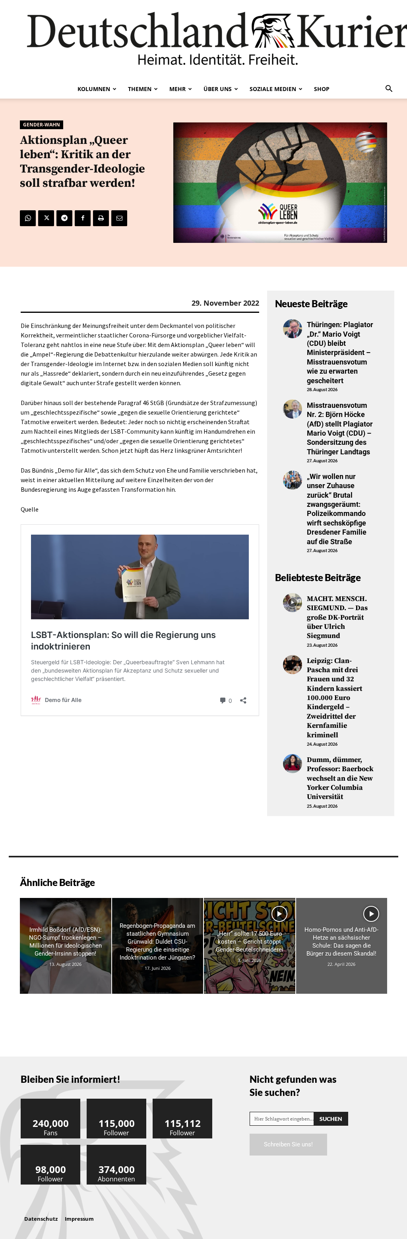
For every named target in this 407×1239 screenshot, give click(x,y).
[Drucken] (101, 218)
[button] (388, 89)
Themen (139, 89)
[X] (46, 218)
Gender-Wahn (41, 124)
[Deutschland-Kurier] (203, 39)
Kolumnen (94, 89)
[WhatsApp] (28, 218)
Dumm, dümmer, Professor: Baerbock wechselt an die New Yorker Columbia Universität (340, 778)
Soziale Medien (273, 89)
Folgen (117, 1102)
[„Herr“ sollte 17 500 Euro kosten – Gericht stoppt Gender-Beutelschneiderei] (249, 946)
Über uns (218, 89)
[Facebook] (83, 218)
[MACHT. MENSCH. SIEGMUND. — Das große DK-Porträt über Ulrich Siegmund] (292, 602)
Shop (321, 89)
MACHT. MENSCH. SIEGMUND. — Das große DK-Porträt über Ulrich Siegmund (337, 617)
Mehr (177, 89)
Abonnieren (117, 1148)
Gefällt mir (51, 1102)
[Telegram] (64, 218)
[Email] (119, 218)
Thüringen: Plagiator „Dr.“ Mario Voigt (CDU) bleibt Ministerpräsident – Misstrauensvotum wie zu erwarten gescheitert (340, 352)
